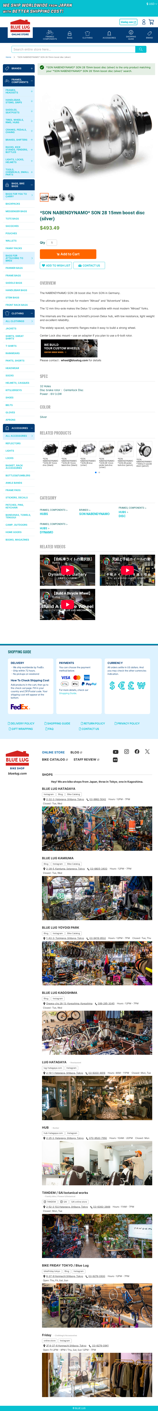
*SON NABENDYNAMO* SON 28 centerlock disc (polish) (125, 462)
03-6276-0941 (100, 1345)
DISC (122, 516)
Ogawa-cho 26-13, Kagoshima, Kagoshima (69, 1003)
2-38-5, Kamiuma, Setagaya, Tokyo (65, 868)
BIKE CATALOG (53, 759)
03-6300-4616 (96, 1072)
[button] (152, 4)
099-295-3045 (106, 1003)
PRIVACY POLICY (128, 723)
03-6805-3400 (98, 868)
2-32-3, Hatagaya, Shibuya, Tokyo (65, 799)
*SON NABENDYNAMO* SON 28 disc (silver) (88, 462)
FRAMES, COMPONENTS (52, 510)
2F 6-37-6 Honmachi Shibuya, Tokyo (66, 1345)
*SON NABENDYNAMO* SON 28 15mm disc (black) (50, 462)
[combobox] (73, 49)
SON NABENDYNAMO (94, 514)
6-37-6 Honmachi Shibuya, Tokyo (64, 1276)
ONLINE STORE (53, 752)
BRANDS (83, 510)
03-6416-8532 (97, 938)
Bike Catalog (73, 794)
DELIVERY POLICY (22, 723)
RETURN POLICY (94, 723)
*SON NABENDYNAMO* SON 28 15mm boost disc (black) (69, 462)
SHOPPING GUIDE (58, 723)
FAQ (51, 728)
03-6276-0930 (96, 1276)
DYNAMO (46, 532)
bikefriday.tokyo (52, 1271)
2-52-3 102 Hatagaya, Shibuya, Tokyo (67, 1206)
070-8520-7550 (98, 1138)
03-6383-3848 (101, 1206)
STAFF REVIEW (85, 759)
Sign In (143, 21)
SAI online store (79, 1201)
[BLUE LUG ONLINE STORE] (20, 27)
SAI (65, 1201)
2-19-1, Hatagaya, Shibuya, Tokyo (64, 1072)
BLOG (75, 752)
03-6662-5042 (97, 799)
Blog (60, 794)
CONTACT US (90, 728)
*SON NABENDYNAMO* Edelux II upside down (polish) (144, 463)
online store (49, 1340)
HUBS (44, 514)
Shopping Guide (67, 693)
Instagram (49, 794)
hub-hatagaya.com (53, 1133)
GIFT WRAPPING (22, 728)
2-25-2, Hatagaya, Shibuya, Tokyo (65, 1138)
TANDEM (51, 1201)
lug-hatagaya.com (53, 1068)
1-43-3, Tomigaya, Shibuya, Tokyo (65, 938)
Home (8, 57)
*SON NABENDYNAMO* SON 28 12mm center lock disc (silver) (106, 463)
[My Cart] (151, 22)
